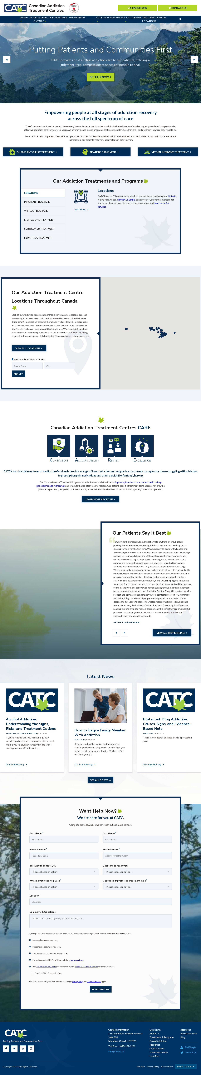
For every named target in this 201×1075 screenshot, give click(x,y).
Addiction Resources (110, 17)
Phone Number (38, 849)
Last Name (109, 833)
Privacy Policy (77, 981)
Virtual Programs (36, 210)
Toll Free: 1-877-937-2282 (121, 1046)
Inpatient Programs (37, 201)
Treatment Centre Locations (154, 19)
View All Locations (27, 348)
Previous (116, 632)
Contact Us (179, 7)
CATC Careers (132, 17)
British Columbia (126, 199)
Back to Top (184, 1066)
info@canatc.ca (116, 1051)
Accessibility (167, 1066)
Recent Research (188, 1033)
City (50, 364)
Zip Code (20, 364)
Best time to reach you (115, 865)
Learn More (79, 209)
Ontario (172, 196)
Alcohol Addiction (27, 733)
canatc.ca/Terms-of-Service (86, 966)
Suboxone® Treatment (39, 228)
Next (124, 632)
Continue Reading (15, 764)
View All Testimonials (171, 632)
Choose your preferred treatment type (125, 880)
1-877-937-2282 (138, 7)
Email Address (111, 849)
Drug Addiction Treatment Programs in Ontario (59, 19)
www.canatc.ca (76, 960)
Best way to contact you (42, 865)
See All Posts (99, 780)
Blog (182, 1037)
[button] (175, 333)
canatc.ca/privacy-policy (46, 966)
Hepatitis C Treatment (38, 237)
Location (34, 895)
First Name (36, 833)
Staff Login (190, 1047)
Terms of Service (94, 981)
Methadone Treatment (39, 219)
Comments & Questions (42, 911)
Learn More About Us (99, 499)
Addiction (79, 739)
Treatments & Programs (161, 1037)
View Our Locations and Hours (99, 72)
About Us (26, 17)
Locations (31, 192)
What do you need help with (45, 880)
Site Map (141, 1066)
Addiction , (11, 733)
